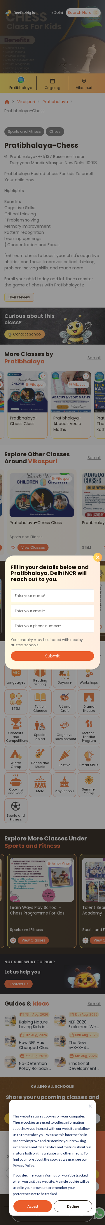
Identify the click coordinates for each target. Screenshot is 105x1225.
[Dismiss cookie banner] (90, 1106)
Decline (73, 1206)
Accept (32, 1206)
